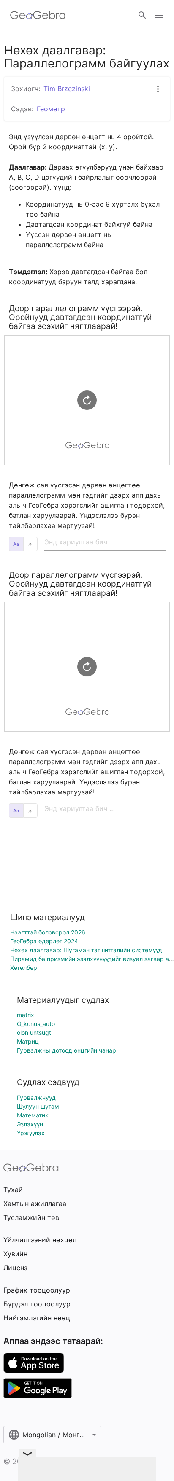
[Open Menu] (159, 15)
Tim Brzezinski (67, 88)
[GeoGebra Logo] (37, 15)
